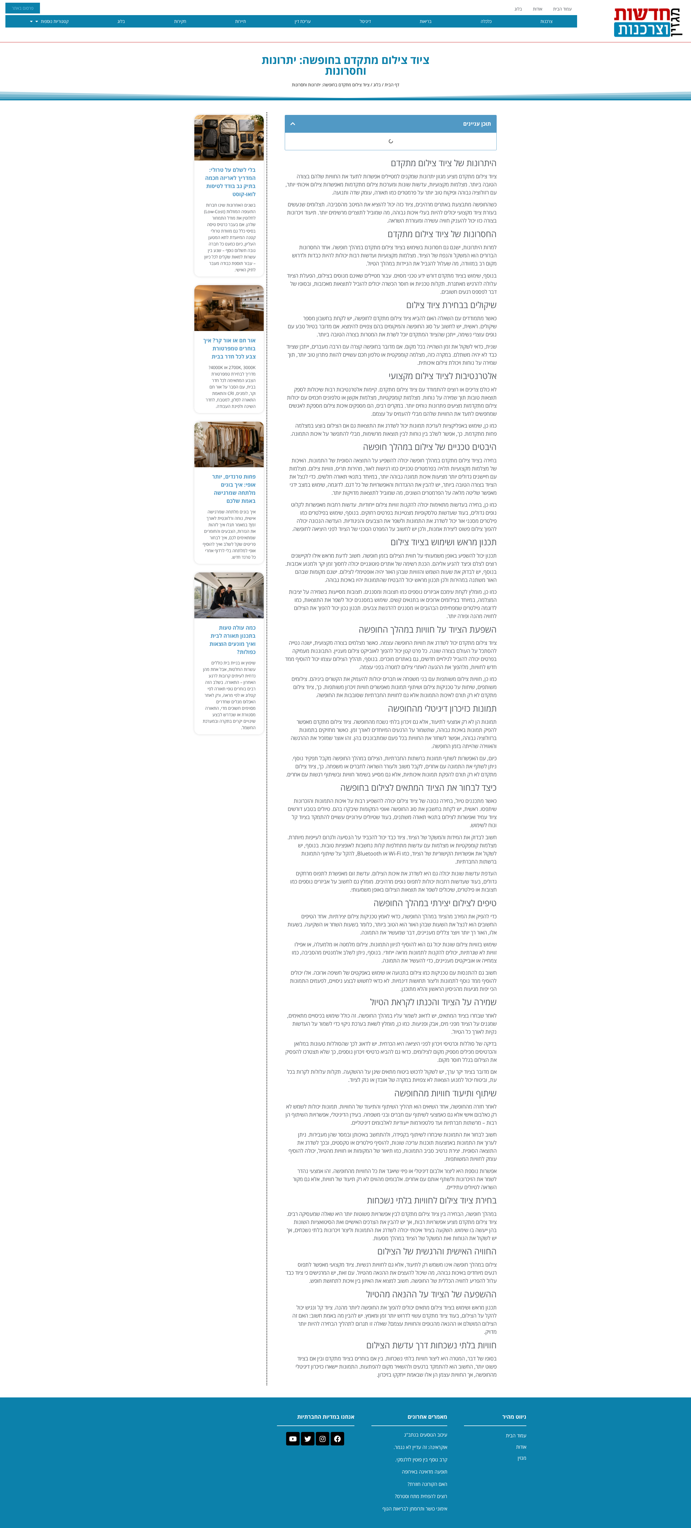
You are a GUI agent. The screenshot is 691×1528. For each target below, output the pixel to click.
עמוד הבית (562, 9)
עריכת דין (303, 21)
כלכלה (486, 21)
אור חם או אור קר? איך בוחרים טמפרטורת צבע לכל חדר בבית (229, 348)
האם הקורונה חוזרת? (427, 1484)
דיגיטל (365, 21)
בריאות (426, 21)
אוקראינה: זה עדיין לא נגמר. (420, 1447)
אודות (537, 9)
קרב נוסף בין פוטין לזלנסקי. (421, 1459)
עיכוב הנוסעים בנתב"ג (425, 1434)
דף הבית (392, 85)
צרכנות (546, 21)
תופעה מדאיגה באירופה (424, 1471)
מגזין (522, 1458)
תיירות (240, 21)
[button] (292, 124)
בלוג (518, 9)
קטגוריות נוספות (55, 21)
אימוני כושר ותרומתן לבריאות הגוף (414, 1508)
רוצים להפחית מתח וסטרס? (421, 1496)
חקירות (180, 21)
